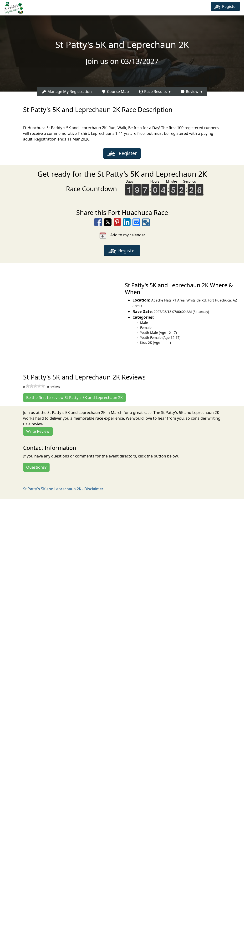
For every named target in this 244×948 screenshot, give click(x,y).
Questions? (36, 467)
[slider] (35, 386)
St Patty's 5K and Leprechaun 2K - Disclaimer (63, 488)
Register (229, 6)
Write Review (38, 431)
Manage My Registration (69, 91)
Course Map (117, 91)
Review (191, 91)
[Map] (61, 313)
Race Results (155, 91)
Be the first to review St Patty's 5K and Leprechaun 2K (74, 397)
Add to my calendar (126, 235)
